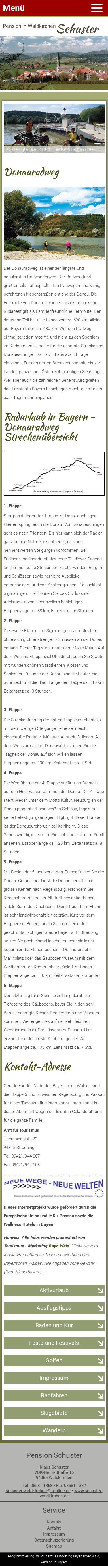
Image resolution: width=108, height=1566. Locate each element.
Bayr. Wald (58, 1246)
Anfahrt (54, 1528)
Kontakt (54, 1522)
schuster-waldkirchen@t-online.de (38, 1490)
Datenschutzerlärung (54, 1540)
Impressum (54, 1534)
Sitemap (54, 1546)
